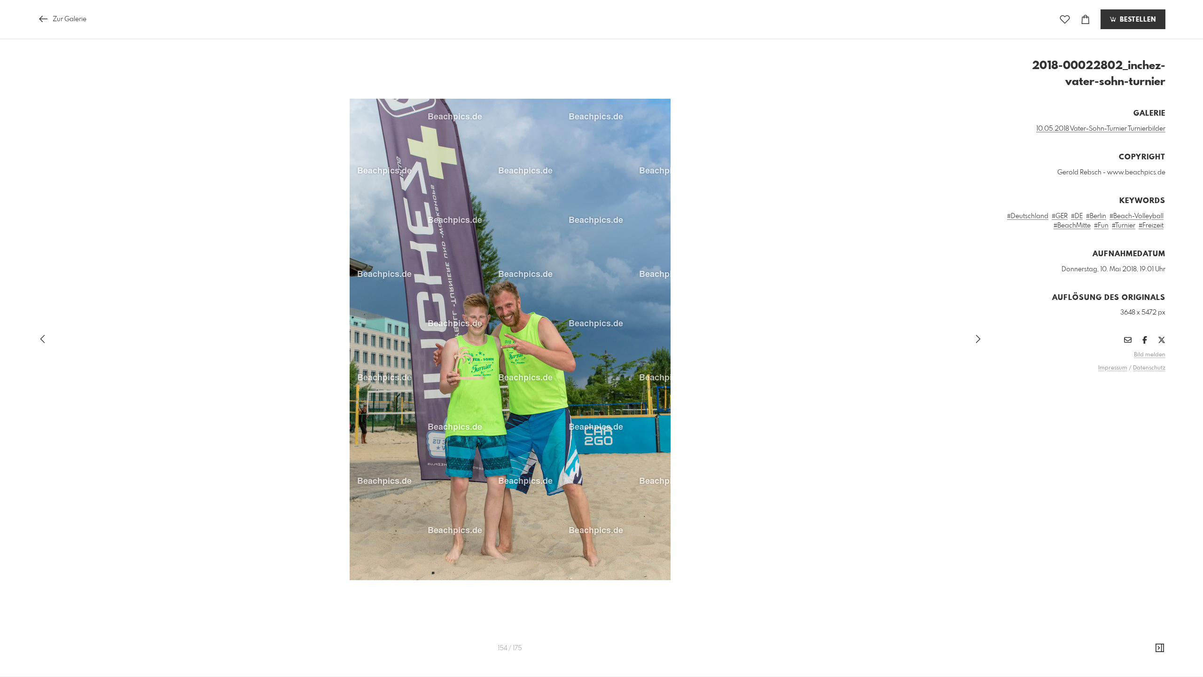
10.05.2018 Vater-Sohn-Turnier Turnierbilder (1100, 129)
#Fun (1101, 225)
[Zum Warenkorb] (1085, 19)
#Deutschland (1027, 216)
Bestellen (1136, 19)
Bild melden (1149, 355)
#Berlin (1096, 216)
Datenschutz (1149, 368)
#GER (1060, 216)
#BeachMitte (1072, 225)
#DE (1077, 216)
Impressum (1112, 368)
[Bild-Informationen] (1159, 648)
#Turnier (1123, 225)
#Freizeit (1151, 225)
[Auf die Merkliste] (1064, 19)
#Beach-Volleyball (1136, 216)
